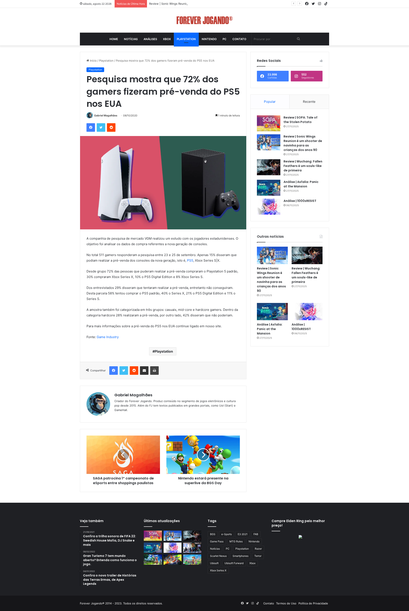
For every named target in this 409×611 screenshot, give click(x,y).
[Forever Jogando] (205, 20)
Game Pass (216, 541)
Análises (150, 39)
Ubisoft (214, 563)
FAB (255, 534)
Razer (258, 548)
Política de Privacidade (313, 603)
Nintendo (209, 39)
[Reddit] (111, 127)
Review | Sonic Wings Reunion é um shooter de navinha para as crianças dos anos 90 (206, 3)
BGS (212, 534)
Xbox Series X (218, 570)
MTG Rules (236, 541)
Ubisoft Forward (234, 563)
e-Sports (226, 534)
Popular (270, 102)
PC (224, 39)
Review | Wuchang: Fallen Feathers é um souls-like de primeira (303, 165)
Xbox (167, 39)
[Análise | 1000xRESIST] (268, 207)
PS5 (190, 260)
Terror (257, 555)
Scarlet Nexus (218, 555)
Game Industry (108, 337)
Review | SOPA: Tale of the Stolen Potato (300, 119)
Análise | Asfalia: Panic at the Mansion (301, 184)
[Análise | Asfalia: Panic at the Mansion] (268, 188)
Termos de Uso (286, 603)
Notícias (131, 39)
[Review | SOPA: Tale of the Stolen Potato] (268, 123)
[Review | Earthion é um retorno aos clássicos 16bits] (173, 560)
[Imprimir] (154, 370)
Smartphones (240, 555)
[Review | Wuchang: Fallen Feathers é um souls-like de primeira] (268, 167)
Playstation (186, 39)
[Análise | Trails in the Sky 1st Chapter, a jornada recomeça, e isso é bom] (153, 560)
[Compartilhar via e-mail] (144, 370)
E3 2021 (243, 534)
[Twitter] (101, 127)
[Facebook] (90, 127)
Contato (239, 39)
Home (113, 39)
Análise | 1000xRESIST (300, 201)
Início (93, 60)
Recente (309, 102)
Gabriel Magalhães (105, 115)
